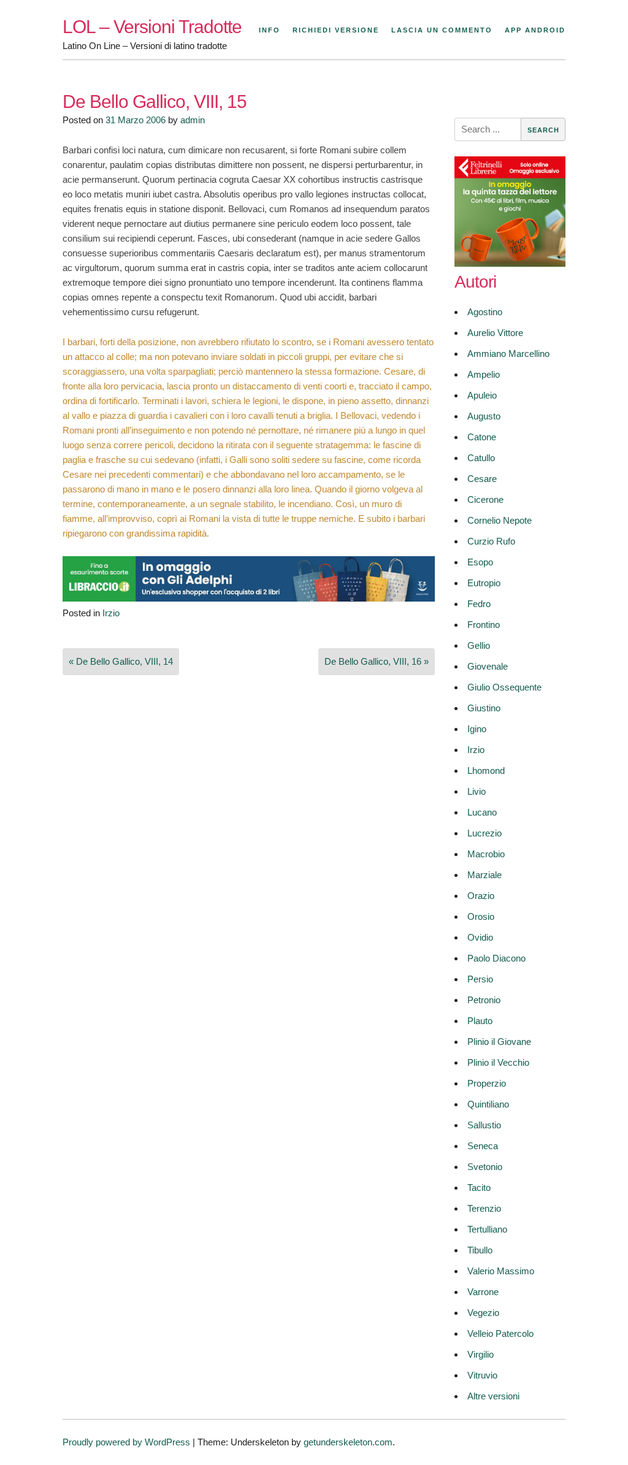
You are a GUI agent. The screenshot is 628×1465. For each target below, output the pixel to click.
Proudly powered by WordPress (126, 1442)
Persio (480, 979)
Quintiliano (488, 1104)
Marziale (484, 875)
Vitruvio (482, 1375)
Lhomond (486, 770)
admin (192, 120)
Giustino (483, 708)
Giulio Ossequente (504, 687)
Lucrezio (484, 833)
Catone (481, 437)
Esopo (480, 562)
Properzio (486, 1083)
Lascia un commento (441, 30)
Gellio (478, 645)
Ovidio (480, 937)
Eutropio (483, 583)
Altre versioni (493, 1396)
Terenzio (484, 1208)
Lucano (482, 812)
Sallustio (484, 1125)
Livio (476, 791)
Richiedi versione (336, 30)
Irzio (111, 613)
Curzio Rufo (491, 541)
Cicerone (485, 499)
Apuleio (482, 395)
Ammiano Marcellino (508, 353)
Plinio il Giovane (499, 1041)
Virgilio (480, 1354)
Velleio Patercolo (500, 1333)
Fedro (479, 604)
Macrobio (486, 854)
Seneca (482, 1146)
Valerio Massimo (500, 1271)
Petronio (483, 1000)
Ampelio (483, 374)
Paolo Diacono (496, 958)
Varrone (483, 1292)
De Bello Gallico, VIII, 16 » (376, 661)
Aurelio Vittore (495, 332)
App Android (535, 30)
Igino (476, 729)
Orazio (480, 895)
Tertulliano (487, 1229)
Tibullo (479, 1250)
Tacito (479, 1187)
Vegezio (483, 1312)
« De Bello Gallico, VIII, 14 (121, 661)
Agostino (484, 312)
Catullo (481, 458)
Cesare (482, 478)
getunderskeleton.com (348, 1442)
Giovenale (487, 666)
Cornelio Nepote (499, 520)
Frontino (483, 624)
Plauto (479, 1021)
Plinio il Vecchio (498, 1062)
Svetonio (484, 1166)
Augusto (483, 416)
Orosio (480, 916)
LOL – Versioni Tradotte (152, 27)
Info (269, 30)
